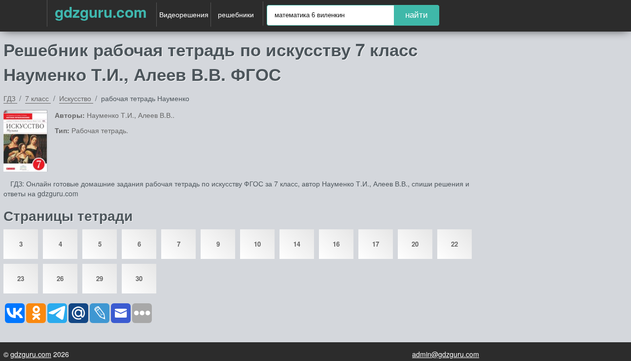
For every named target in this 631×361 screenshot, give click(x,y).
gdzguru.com (101, 11)
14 (296, 244)
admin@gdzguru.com (445, 354)
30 (139, 278)
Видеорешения (184, 14)
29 (99, 278)
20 (415, 244)
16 (336, 244)
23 (20, 278)
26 (60, 278)
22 (454, 244)
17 (375, 244)
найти (416, 15)
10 (257, 244)
